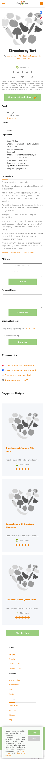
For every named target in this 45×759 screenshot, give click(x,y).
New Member (14, 680)
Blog (10, 719)
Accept (34, 732)
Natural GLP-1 (14, 663)
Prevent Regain (15, 668)
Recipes (12, 654)
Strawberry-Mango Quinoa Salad (21, 599)
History (11, 689)
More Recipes (22, 633)
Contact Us (13, 706)
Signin (11, 694)
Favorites (12, 659)
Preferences (14, 685)
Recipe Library (30, 328)
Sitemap (12, 715)
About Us (12, 710)
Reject (34, 739)
